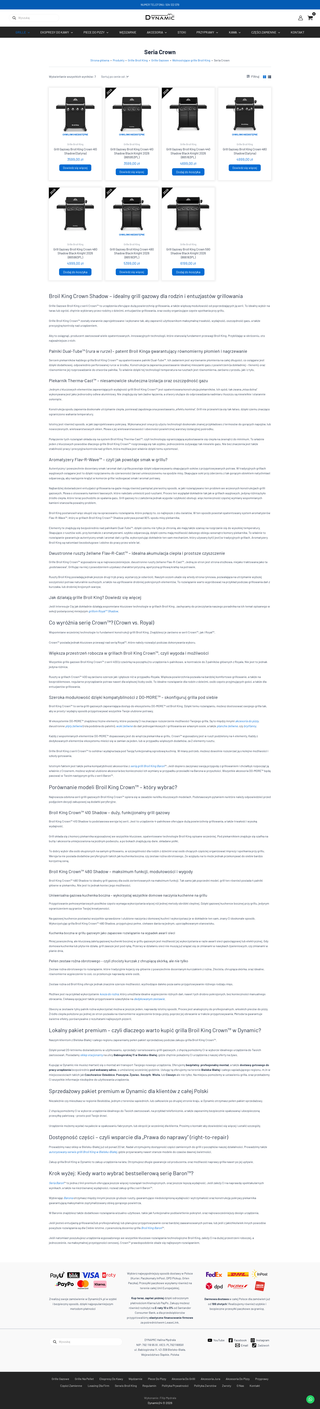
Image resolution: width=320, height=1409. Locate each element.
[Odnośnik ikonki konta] (300, 18)
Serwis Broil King (126, 1385)
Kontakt (255, 1385)
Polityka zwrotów (205, 1385)
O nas (240, 1385)
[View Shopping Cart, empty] (310, 17)
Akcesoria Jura (210, 1379)
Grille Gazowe (60, 1379)
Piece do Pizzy (157, 1379)
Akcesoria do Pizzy (238, 1379)
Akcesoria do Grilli (183, 1379)
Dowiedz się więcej (75, 167)
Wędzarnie (135, 1379)
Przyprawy (261, 1379)
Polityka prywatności (175, 1385)
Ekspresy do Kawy (111, 1379)
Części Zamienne (71, 1385)
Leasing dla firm (98, 1385)
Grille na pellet (84, 1379)
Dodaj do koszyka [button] (188, 172)
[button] (28, 32)
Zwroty (226, 1385)
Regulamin (149, 1385)
